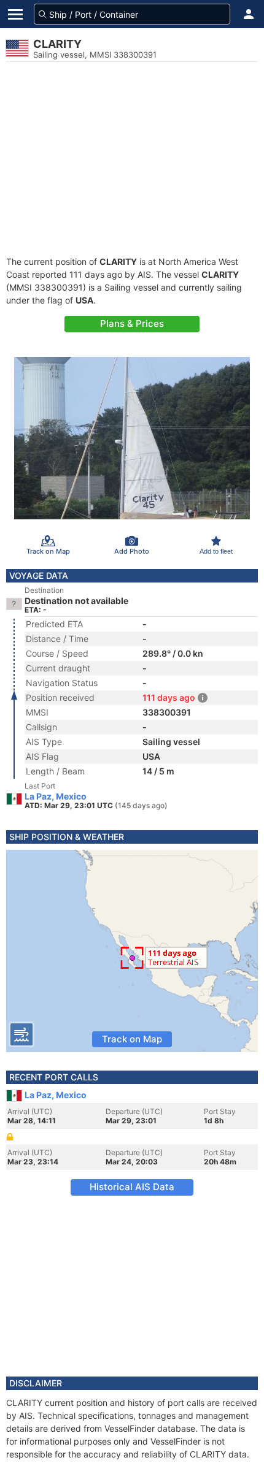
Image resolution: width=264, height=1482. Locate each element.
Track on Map (132, 1039)
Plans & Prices (132, 323)
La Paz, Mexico (56, 796)
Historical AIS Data (132, 1187)
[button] (248, 14)
